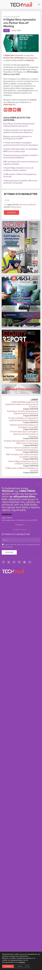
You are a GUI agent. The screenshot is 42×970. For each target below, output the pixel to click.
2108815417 (19, 525)
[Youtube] (24, 562)
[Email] (30, 562)
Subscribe (11, 212)
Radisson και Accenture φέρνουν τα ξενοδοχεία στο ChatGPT (24, 426)
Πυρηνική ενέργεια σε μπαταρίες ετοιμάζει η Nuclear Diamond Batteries (21, 448)
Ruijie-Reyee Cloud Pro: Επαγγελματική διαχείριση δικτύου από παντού (22, 412)
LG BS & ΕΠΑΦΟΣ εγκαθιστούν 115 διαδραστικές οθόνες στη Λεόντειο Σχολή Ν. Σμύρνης (21, 404)
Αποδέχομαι (8, 966)
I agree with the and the (20, 205)
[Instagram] (19, 562)
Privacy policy (15, 207)
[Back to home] (21, 4)
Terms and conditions (27, 204)
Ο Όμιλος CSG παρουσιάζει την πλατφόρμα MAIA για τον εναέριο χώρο (21, 442)
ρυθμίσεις (22, 962)
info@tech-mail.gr (19, 529)
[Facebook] (3, 562)
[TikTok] (14, 562)
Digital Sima (16, 30)
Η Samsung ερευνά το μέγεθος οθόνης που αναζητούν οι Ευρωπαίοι (20, 181)
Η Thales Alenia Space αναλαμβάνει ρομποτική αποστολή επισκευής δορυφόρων (24, 433)
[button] (39, 4)
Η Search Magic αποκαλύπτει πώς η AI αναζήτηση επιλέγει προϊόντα (23, 462)
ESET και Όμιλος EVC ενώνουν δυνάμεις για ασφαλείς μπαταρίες (22, 455)
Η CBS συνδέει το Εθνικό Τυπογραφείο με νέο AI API (21, 469)
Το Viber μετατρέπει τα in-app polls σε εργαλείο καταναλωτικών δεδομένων (23, 419)
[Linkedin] (9, 562)
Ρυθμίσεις (20, 966)
